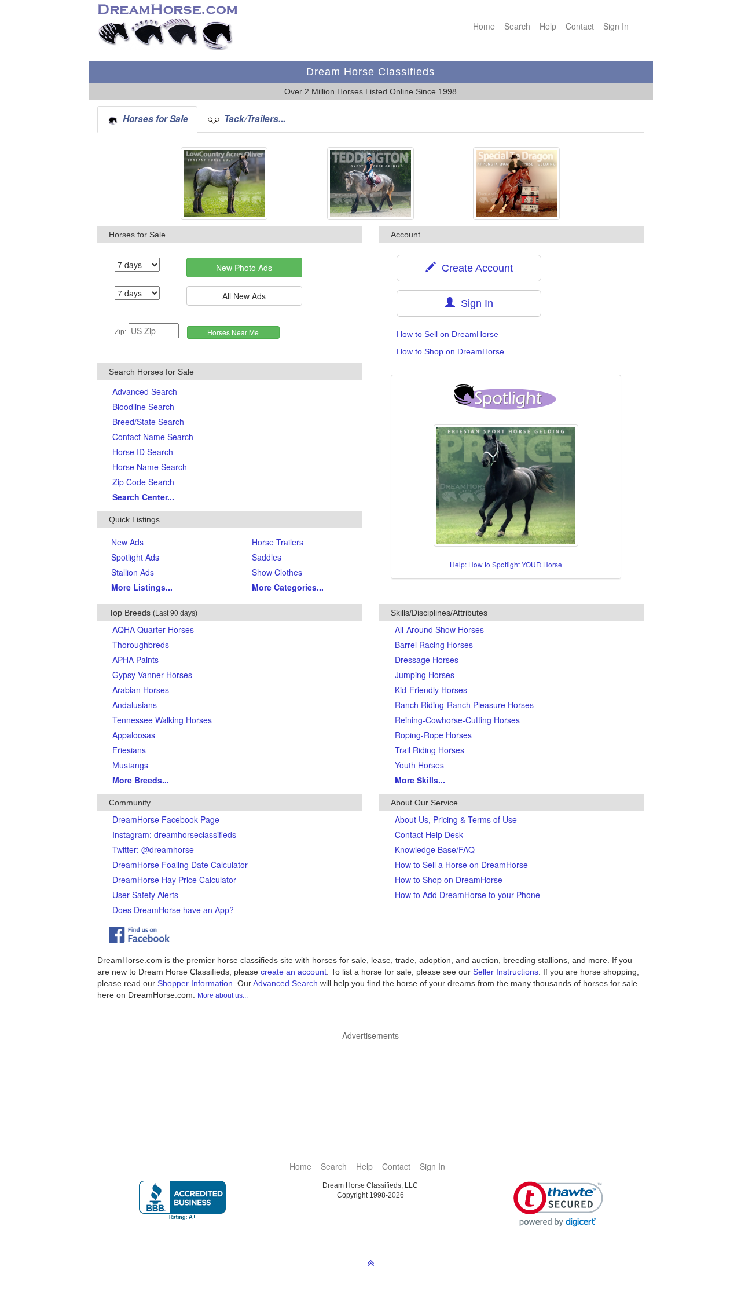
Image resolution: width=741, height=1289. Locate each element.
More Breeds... (140, 780)
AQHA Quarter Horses (153, 629)
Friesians (129, 750)
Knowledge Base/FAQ (435, 849)
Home (484, 26)
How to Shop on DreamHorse (450, 351)
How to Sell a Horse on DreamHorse (461, 864)
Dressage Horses (426, 659)
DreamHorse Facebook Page (165, 819)
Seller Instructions (505, 971)
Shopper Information (195, 983)
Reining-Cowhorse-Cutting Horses (457, 720)
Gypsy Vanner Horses (152, 674)
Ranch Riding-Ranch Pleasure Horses (464, 705)
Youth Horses (419, 765)
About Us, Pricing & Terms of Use (456, 819)
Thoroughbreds (140, 644)
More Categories (288, 587)
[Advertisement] (376, 1073)
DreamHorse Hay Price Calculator (174, 879)
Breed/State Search (148, 421)
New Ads (127, 542)
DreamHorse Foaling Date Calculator (180, 864)
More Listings (142, 587)
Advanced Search (144, 391)
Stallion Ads (132, 572)
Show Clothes (277, 572)
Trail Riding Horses (429, 750)
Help (548, 26)
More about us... (222, 995)
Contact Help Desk (429, 834)
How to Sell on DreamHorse (447, 334)
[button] (558, 1204)
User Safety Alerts (145, 894)
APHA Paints (135, 659)
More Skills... (420, 780)
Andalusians (134, 705)
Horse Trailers (277, 542)
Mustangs (130, 765)
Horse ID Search (142, 451)
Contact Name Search (152, 436)
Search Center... (143, 497)
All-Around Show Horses (439, 629)
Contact (580, 26)
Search (517, 26)
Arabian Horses (140, 689)
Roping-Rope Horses (433, 735)
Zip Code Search (143, 482)
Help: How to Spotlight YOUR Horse (506, 564)
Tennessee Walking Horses (162, 720)
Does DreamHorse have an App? (173, 910)
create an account (294, 971)
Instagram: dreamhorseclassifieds (174, 834)
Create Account (474, 268)
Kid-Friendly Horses (431, 689)
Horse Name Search (149, 467)
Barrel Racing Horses (434, 644)
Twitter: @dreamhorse (153, 849)
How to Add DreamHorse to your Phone (467, 894)
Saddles (266, 557)
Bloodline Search (143, 406)
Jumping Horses (424, 674)
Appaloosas (133, 735)
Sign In (616, 26)
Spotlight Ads (135, 557)
